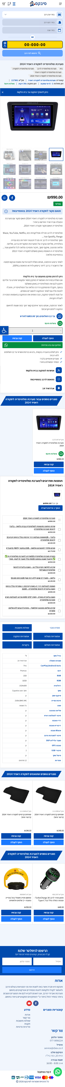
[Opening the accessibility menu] (4, 330)
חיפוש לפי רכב (30, 53)
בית (61, 68)
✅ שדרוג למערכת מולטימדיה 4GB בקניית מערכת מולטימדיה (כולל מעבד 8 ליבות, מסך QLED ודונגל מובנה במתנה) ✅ (30, 557)
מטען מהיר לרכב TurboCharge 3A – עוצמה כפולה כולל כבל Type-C (49, 899)
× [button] (2, 92)
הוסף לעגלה (48, 338)
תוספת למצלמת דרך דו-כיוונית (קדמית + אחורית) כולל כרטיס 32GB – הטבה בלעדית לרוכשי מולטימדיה (30, 587)
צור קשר (26, 1017)
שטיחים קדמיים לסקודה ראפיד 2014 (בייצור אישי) (16, 815)
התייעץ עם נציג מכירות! (51, 345)
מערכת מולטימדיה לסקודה (23, 68)
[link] (12, 198)
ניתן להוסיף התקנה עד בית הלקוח (32, 92)
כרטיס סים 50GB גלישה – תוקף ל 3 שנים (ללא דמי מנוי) (33, 578)
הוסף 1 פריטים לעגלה (50, 508)
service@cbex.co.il (53, 1048)
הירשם (32, 969)
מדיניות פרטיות (23, 1026)
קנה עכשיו (17, 338)
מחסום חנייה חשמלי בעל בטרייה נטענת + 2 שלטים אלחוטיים (18, 899)
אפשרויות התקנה (21, 636)
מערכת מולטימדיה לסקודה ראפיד (48, 72)
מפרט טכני (55, 627)
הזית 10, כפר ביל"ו (54, 1055)
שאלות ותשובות (22, 627)
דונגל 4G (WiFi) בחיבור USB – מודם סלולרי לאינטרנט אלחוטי (30, 548)
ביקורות (25, 645)
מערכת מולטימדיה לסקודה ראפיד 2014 (50, 444)
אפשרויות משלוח (52, 636)
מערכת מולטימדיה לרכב (46, 68)
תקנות (27, 1023)
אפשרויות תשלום (52, 645)
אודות (27, 1014)
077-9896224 (56, 1040)
